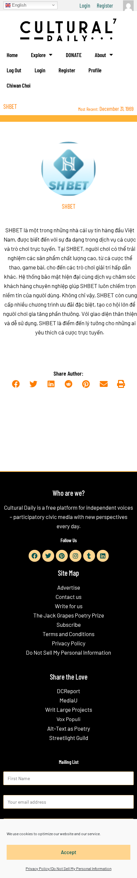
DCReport (68, 691)
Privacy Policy (68, 643)
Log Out (14, 70)
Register (105, 5)
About (100, 54)
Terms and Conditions (68, 633)
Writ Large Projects (68, 709)
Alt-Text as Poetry (68, 728)
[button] (16, 384)
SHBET (14, 230)
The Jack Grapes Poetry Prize (68, 615)
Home (12, 54)
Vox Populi (68, 719)
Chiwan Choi (19, 85)
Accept (68, 852)
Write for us (68, 606)
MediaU (68, 700)
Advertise (68, 587)
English (18, 4)
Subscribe (69, 624)
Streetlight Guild (68, 737)
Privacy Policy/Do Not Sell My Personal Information (68, 868)
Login (84, 5)
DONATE (73, 54)
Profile (94, 70)
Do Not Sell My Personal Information (68, 652)
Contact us (68, 596)
